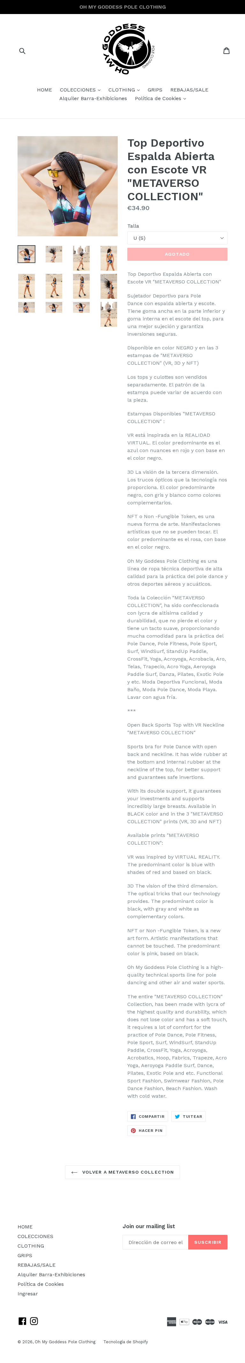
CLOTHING (125, 89)
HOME (44, 90)
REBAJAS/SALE (189, 90)
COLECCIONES (82, 89)
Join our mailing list (148, 1226)
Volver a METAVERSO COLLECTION (127, 1172)
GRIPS (155, 90)
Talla (133, 226)
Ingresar (28, 1294)
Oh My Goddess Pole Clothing (65, 1341)
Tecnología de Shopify (125, 1341)
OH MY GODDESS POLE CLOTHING (122, 7)
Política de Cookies (162, 98)
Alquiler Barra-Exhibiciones (93, 98)
